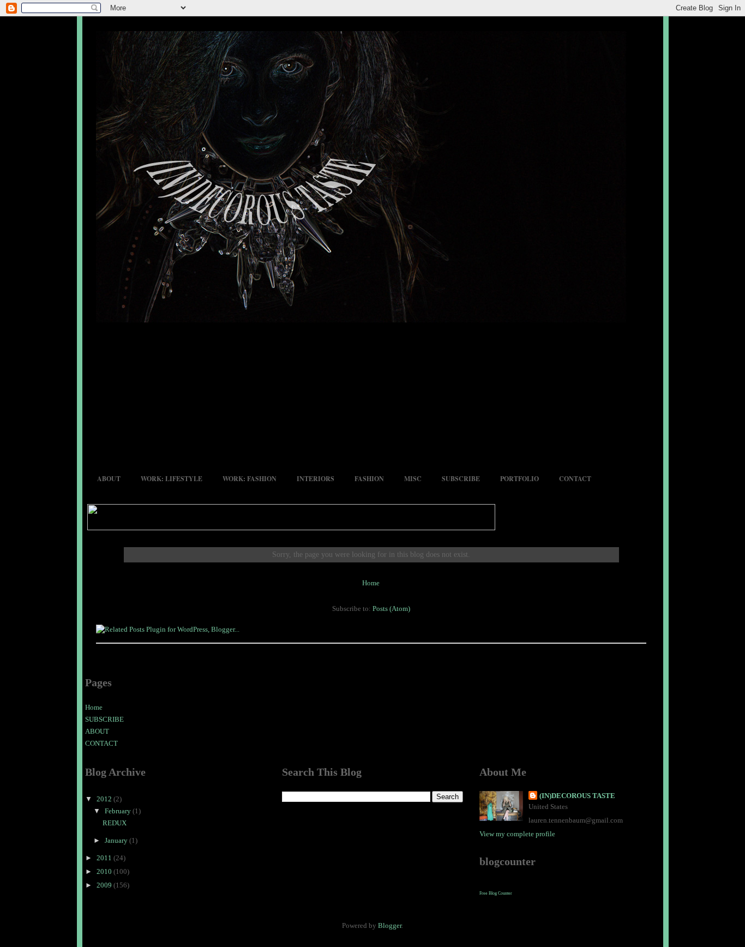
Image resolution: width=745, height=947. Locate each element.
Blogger (389, 925)
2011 (105, 858)
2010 (105, 871)
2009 (105, 885)
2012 (105, 799)
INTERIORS (315, 478)
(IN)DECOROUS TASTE (577, 796)
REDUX (115, 823)
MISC (413, 478)
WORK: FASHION (250, 478)
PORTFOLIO (519, 478)
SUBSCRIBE (461, 478)
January (117, 840)
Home (371, 583)
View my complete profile (517, 834)
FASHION (369, 478)
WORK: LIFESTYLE (171, 478)
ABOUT (109, 478)
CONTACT (575, 478)
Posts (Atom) (391, 608)
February (119, 811)
